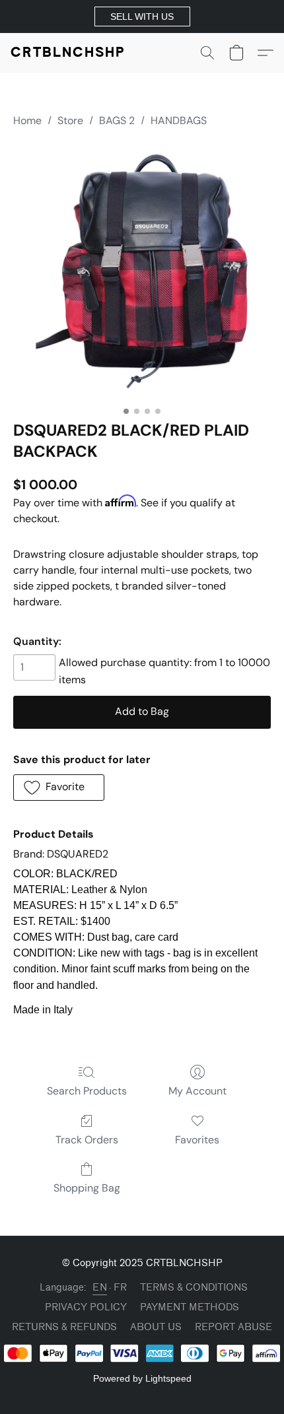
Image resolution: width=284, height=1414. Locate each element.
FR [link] (120, 1287)
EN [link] (99, 1287)
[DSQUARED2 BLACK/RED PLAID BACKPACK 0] (142, 271)
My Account (197, 1091)
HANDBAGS (179, 120)
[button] (142, 16)
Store (70, 120)
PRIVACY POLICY (86, 1307)
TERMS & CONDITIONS (194, 1287)
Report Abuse (233, 1327)
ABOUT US (156, 1327)
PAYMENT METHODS (189, 1307)
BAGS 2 (117, 120)
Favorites (197, 1140)
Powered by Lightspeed (142, 1378)
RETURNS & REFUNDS (64, 1327)
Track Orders (86, 1140)
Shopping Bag (86, 1188)
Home (27, 120)
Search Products (87, 1091)
